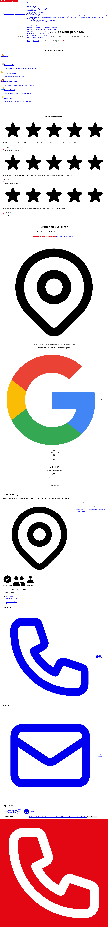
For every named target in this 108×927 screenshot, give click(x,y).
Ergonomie (41, 33)
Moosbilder (40, 20)
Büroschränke (49, 16)
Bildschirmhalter (40, 16)
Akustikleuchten (33, 23)
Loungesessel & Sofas (44, 18)
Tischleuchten (79, 23)
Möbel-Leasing (10, 604)
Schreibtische (69, 18)
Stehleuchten (69, 23)
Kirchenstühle (58, 817)
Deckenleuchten (45, 23)
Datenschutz (73, 817)
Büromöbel (30, 13)
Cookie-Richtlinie (82, 817)
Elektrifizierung (64, 16)
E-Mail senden (100, 755)
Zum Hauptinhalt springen (9, 1)
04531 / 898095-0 (99, 657)
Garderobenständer (85, 16)
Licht (28, 18)
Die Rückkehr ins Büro (38, 34)
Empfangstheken (74, 16)
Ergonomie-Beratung (12, 598)
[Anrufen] (54, 873)
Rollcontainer (61, 18)
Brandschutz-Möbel (11, 602)
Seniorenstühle (33, 817)
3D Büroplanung (11, 596)
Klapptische (94, 16)
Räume (29, 7)
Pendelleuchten (57, 23)
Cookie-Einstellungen (92, 816)
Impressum (65, 817)
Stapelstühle (77, 18)
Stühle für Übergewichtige (46, 817)
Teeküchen (84, 18)
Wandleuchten (90, 23)
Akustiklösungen (32, 10)
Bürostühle (56, 16)
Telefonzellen (51, 20)
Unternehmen (31, 3)
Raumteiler (54, 18)
